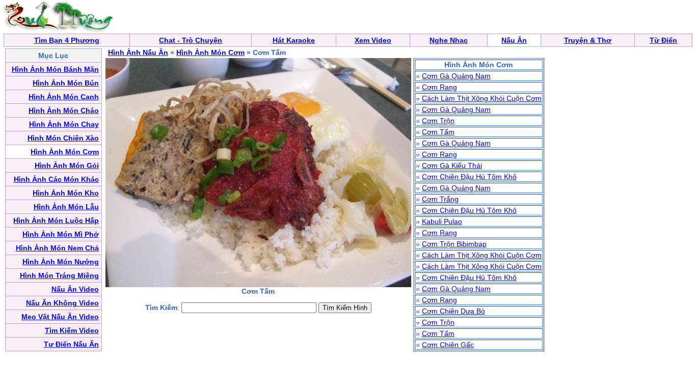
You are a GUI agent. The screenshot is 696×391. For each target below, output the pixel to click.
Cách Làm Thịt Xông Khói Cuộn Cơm (482, 98)
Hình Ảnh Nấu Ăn (138, 52)
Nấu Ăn (514, 40)
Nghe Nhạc (449, 40)
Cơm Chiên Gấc (448, 345)
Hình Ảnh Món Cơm (210, 52)
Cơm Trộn (438, 121)
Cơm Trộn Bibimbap (454, 244)
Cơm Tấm (438, 132)
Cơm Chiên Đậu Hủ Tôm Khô (469, 177)
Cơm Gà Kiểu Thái (452, 165)
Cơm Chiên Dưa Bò (453, 311)
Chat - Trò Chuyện (190, 40)
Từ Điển (663, 40)
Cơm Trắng (440, 199)
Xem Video (373, 40)
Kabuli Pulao (442, 221)
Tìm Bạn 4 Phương (66, 40)
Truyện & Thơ (587, 40)
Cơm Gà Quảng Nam (456, 76)
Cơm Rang (439, 87)
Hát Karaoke (294, 40)
